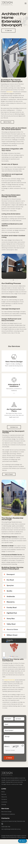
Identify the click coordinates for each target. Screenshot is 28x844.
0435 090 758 (5, 826)
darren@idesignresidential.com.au (11, 829)
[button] (25, 3)
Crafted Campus (21, 837)
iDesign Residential (9, 680)
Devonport (10, 92)
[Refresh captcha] (23, 746)
